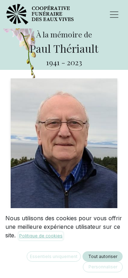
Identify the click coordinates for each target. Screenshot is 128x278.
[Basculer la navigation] (114, 14)
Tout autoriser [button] (102, 256)
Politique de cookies (41, 235)
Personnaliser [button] (103, 266)
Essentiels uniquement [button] (54, 256)
